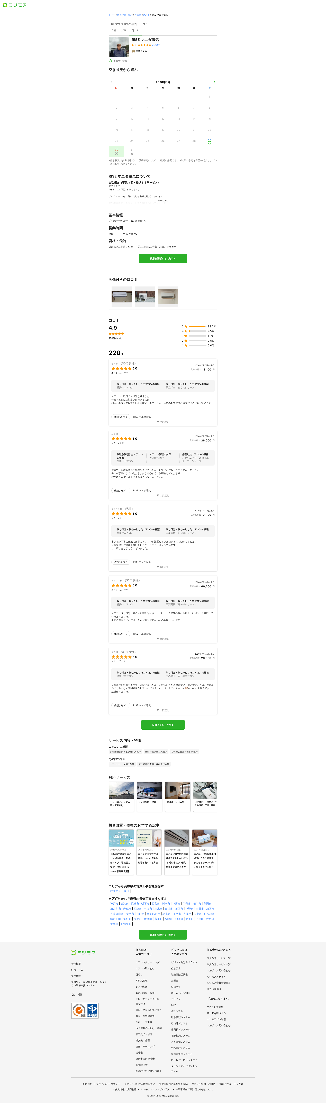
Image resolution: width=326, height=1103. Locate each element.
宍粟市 (187, 913)
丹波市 (140, 913)
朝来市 (146, 14)
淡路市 (177, 913)
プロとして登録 (215, 1007)
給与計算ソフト (179, 1023)
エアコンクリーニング (147, 962)
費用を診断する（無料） (163, 258)
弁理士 (174, 980)
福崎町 (169, 919)
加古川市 (115, 908)
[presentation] (114, 30)
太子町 (189, 919)
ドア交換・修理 (144, 1034)
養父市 (130, 913)
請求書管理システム (182, 1053)
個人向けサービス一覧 (219, 958)
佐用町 (210, 919)
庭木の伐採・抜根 (145, 992)
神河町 (179, 919)
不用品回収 (142, 980)
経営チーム (77, 969)
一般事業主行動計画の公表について (195, 1089)
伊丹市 (187, 903)
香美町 (114, 924)
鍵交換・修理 (143, 1040)
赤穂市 (127, 908)
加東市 (198, 913)
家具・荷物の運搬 (145, 1015)
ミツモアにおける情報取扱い (139, 1083)
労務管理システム (180, 1047)
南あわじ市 (153, 913)
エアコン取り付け (145, 968)
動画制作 (176, 986)
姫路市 (125, 903)
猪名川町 (115, 919)
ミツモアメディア (216, 976)
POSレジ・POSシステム (184, 1060)
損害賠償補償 (214, 988)
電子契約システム (180, 1035)
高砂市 (169, 908)
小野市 (189, 908)
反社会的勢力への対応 (203, 1083)
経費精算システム (180, 1029)
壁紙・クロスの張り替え (149, 1009)
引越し (139, 974)
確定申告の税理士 (145, 1058)
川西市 (179, 908)
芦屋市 (176, 903)
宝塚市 (148, 908)
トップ (112, 14)
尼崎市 (135, 903)
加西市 (210, 908)
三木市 (158, 908)
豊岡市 (207, 903)
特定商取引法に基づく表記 (173, 1083)
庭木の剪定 (142, 986)
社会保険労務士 (179, 974)
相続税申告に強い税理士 (149, 1070)
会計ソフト (177, 1011)
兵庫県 (137, 14)
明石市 (145, 903)
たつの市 (209, 913)
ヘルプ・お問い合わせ (219, 970)
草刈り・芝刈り (144, 1022)
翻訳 (173, 1005)
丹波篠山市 (117, 913)
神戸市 (114, 903)
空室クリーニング (145, 1046)
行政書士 (176, 968)
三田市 (200, 908)
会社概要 (76, 963)
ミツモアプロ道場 (216, 1019)
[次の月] (214, 82)
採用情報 (76, 975)
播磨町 (148, 919)
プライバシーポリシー (108, 1083)
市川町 (158, 919)
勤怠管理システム (180, 1017)
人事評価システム (180, 1041)
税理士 (139, 1052)
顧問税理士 (142, 1064)
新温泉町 (126, 924)
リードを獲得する (216, 1013)
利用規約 (87, 1083)
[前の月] (111, 82)
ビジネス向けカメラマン (184, 962)
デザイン (176, 998)
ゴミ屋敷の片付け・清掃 (149, 1028)
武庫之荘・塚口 (119, 891)
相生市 (197, 903)
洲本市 (166, 903)
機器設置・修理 (125, 14)
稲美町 (138, 919)
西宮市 (156, 903)
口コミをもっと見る (163, 725)
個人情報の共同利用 (126, 1089)
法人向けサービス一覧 (219, 964)
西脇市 (138, 908)
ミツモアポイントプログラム (156, 1089)
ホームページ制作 (180, 992)
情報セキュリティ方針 (231, 1083)
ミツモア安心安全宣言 (219, 982)
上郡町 (200, 919)
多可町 (127, 919)
